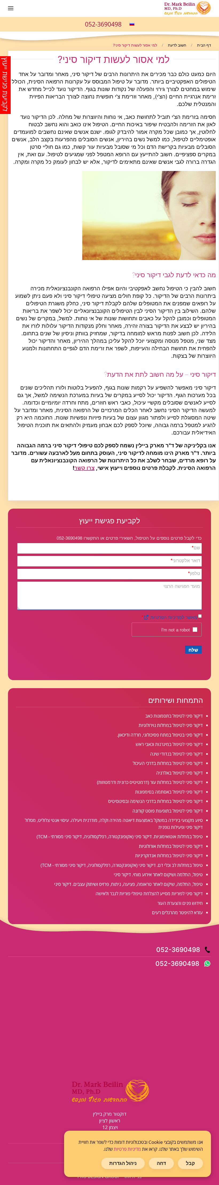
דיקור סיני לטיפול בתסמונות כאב (174, 716)
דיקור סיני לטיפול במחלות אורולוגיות (171, 846)
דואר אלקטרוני (185, 560)
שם (196, 547)
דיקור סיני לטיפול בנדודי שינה (176, 754)
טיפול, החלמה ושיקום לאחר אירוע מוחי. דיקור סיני (158, 874)
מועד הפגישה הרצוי (181, 585)
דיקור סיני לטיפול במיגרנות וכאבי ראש (169, 744)
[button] (10, 8)
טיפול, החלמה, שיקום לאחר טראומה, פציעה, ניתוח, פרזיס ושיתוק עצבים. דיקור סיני (128, 884)
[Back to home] (187, 8)
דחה (161, 1163)
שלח (193, 649)
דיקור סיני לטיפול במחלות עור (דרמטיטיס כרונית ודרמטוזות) (150, 782)
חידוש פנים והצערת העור (180, 903)
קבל (190, 1163)
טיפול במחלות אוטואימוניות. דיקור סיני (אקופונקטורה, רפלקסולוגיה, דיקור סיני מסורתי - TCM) (120, 836)
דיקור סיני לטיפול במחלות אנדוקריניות (169, 855)
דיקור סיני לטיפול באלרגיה (179, 773)
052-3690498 (103, 24)
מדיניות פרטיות (127, 1149)
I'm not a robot (175, 629)
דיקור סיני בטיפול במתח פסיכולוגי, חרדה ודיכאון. (160, 735)
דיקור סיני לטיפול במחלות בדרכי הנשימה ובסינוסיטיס (155, 801)
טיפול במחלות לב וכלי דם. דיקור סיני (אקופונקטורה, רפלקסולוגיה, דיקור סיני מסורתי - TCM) (122, 865)
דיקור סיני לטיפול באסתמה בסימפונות (169, 792)
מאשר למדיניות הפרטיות (173, 617)
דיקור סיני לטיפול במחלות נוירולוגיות (171, 725)
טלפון (194, 573)
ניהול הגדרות (123, 1163)
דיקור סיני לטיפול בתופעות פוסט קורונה (167, 811)
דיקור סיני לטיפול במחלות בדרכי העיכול (168, 763)
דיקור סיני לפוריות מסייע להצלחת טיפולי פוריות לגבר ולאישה (149, 893)
